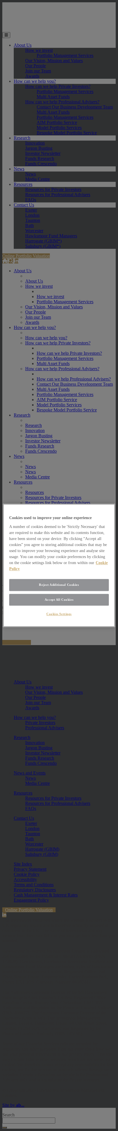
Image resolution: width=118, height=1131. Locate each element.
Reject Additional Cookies (59, 584)
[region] (59, 565)
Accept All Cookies (59, 599)
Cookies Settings (59, 614)
